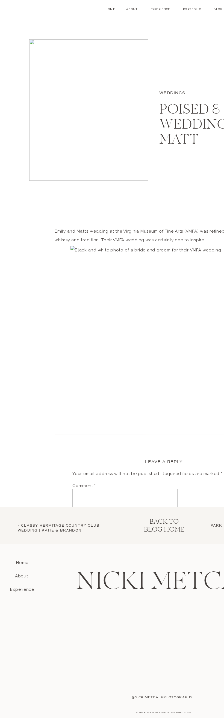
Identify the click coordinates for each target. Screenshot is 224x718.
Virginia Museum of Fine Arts (153, 231)
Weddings (172, 93)
